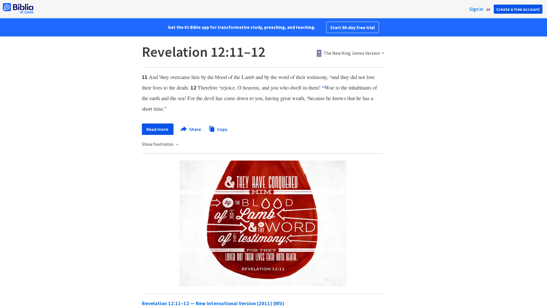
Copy (221, 128)
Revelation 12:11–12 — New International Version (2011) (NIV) (213, 303)
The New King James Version (352, 53)
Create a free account (518, 9)
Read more (157, 129)
